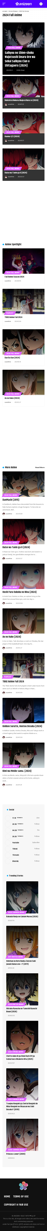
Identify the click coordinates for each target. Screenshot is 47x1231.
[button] (5, 4)
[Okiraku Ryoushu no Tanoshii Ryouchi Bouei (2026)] (22, 989)
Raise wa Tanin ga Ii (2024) (16, 172)
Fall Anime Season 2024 (14, 276)
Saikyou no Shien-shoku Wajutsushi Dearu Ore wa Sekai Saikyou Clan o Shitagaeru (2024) (20, 59)
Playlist (10, 313)
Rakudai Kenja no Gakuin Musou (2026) (22, 916)
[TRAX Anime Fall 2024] (23, 301)
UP (34, 1216)
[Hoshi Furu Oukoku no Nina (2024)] (23, 576)
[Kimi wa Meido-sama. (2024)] (23, 755)
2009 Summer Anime (16, 1149)
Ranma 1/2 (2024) (12, 136)
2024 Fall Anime (14, 47)
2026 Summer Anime (16, 912)
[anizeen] (23, 4)
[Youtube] (22, 843)
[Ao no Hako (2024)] (23, 382)
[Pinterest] (22, 830)
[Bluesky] (22, 861)
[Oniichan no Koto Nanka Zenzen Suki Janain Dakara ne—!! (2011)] (22, 942)
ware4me (11, 104)
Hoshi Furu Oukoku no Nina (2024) (20, 592)
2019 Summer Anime (16, 1099)
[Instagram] (22, 836)
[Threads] (22, 855)
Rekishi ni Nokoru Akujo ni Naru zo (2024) (21, 100)
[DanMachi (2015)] (23, 484)
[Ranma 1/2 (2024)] (23, 122)
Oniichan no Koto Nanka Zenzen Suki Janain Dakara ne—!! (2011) (21, 962)
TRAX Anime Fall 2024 (13, 317)
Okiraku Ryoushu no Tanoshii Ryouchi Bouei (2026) (21, 1010)
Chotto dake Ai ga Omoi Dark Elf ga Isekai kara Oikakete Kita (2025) (20, 1057)
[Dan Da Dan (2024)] (23, 342)
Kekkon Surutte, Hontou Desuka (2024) (22, 726)
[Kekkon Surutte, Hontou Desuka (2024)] (23, 710)
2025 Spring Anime (16, 1052)
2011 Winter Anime (15, 957)
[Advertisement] (23, 213)
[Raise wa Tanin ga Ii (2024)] (23, 159)
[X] (22, 824)
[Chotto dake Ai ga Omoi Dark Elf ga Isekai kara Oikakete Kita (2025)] (22, 1037)
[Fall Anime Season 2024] (23, 261)
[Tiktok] (22, 849)
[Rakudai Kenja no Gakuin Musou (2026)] (22, 897)
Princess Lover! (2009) (15, 1154)
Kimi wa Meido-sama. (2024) (17, 771)
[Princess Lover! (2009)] (22, 1135)
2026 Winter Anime (16, 1004)
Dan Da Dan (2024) (12, 357)
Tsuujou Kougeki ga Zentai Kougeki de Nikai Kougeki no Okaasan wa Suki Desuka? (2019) (22, 1106)
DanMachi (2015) (11, 500)
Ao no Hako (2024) (12, 398)
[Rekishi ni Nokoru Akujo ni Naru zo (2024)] (23, 86)
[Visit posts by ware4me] (6, 104)
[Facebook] (22, 818)
